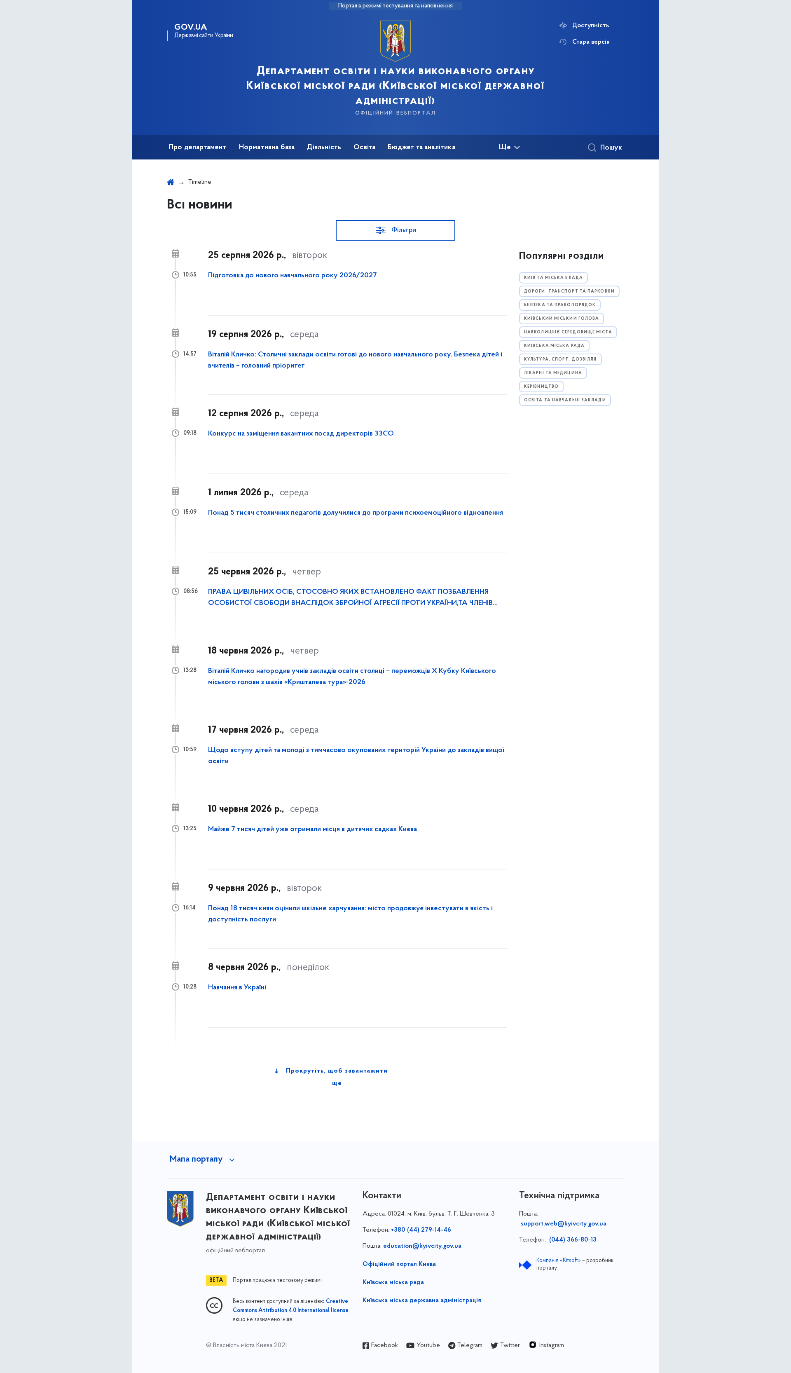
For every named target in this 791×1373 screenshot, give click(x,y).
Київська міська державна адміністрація (422, 1300)
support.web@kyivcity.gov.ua (563, 1224)
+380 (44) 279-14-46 (421, 1230)
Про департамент (198, 147)
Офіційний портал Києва (399, 1264)
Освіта (364, 147)
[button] (395, 230)
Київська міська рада (393, 1282)
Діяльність (324, 147)
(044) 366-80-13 (572, 1240)
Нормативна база (267, 147)
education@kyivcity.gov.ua (422, 1246)
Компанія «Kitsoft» (558, 1261)
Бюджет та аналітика (421, 147)
